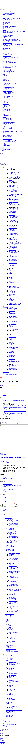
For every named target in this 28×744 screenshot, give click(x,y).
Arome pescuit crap (13, 239)
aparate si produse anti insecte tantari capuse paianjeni (15, 31)
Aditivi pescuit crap (13, 246)
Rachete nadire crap (13, 185)
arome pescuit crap (7, 34)
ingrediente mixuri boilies (8, 71)
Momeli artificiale (13, 263)
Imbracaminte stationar (11, 649)
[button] (3, 461)
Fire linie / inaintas (10, 549)
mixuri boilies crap (7, 93)
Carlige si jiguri (9, 694)
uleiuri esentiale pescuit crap (9, 140)
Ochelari (8, 650)
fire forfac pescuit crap (8, 59)
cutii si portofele (6, 52)
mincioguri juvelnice (7, 91)
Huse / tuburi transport (14, 344)
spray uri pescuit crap (7, 135)
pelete (4, 117)
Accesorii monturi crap (14, 172)
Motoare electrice (10, 542)
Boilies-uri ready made (14, 251)
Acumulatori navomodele (8, 19)
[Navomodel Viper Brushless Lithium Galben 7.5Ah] (15, 405)
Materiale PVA (12, 186)
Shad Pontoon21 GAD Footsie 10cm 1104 (12, 457)
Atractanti (11, 339)
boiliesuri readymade (7, 37)
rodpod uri (5, 126)
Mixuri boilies (12, 248)
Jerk (9, 335)
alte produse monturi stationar (9, 26)
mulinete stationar (7, 105)
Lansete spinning (9, 656)
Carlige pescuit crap (13, 170)
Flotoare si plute (9, 702)
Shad (10, 331)
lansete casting (6, 76)
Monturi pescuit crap (13, 176)
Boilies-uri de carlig (13, 252)
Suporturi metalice (10, 573)
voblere (4, 144)
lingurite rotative (6, 85)
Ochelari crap (12, 560)
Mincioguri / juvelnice (11, 621)
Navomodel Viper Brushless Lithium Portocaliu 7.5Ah (15, 413)
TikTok (4, 500)
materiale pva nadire (7, 88)
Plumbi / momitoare (13, 174)
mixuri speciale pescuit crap (9, 95)
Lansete (10, 180)
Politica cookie (6, 486)
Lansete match (9, 616)
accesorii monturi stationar (9, 17)
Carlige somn (12, 359)
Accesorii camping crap (14, 224)
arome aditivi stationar (8, 32)
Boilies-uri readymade (14, 599)
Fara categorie (6, 58)
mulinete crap (6, 104)
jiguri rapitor (5, 75)
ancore (4, 30)
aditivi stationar (6, 22)
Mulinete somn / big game (14, 366)
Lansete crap (11, 529)
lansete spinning (6, 80)
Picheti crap (11, 576)
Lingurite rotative (12, 324)
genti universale (6, 63)
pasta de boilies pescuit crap (9, 113)
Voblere (10, 320)
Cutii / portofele (9, 647)
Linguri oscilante (12, 322)
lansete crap (5, 78)
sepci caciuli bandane (7, 128)
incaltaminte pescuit (13, 559)
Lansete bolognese (10, 617)
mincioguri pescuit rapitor (8, 92)
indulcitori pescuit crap (8, 70)
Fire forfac (11, 278)
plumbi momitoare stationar (9, 122)
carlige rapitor (6, 47)
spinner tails (5, 132)
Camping (8, 562)
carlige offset (6, 41)
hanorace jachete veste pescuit (9, 66)
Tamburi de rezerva (13, 369)
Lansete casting (9, 658)
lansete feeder (6, 79)
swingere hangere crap (8, 136)
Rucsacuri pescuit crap (14, 237)
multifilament (6, 106)
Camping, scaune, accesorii (12, 651)
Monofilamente (12, 313)
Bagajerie (8, 580)
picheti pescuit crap (7, 120)
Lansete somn (9, 659)
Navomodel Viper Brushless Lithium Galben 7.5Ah (14, 407)
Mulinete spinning (13, 365)
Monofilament (12, 668)
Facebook (5, 497)
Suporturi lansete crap (13, 577)
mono (4, 98)
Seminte (10, 296)
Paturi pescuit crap (13, 217)
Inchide (1, 385)
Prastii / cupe (11, 189)
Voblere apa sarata (13, 321)
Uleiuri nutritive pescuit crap (15, 243)
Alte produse (11, 282)
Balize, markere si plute (14, 537)
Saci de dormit (12, 220)
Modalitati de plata (7, 488)
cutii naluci (5, 50)
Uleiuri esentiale (12, 244)
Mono (10, 269)
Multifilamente (12, 315)
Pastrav (10, 338)
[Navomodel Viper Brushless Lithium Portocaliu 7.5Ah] (15, 412)
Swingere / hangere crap (14, 204)
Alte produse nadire (13, 191)
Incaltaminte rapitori (10, 715)
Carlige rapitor (12, 356)
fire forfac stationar (7, 61)
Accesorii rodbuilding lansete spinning (14, 710)
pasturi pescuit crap (7, 115)
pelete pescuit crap (7, 118)
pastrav (4, 114)
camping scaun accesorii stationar (10, 39)
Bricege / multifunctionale (14, 571)
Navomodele (6, 107)
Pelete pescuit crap (13, 259)
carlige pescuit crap (7, 43)
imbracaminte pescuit (13, 558)
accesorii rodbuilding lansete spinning (11, 18)
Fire (7, 667)
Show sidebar (3, 421)
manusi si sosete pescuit (8, 87)
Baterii (10, 203)
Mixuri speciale (12, 250)
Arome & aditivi (12, 292)
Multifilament (12, 669)
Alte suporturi (12, 230)
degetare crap (6, 53)
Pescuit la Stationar (7, 119)
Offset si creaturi (12, 337)
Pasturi (10, 290)
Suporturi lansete (12, 229)
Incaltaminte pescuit (13, 209)
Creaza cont (2, 738)
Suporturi (8, 623)
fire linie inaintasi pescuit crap (9, 62)
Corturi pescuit (12, 215)
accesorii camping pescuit (8, 13)
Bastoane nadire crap (13, 183)
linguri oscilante (6, 84)
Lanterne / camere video (14, 569)
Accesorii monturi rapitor (11, 708)
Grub (10, 334)
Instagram (5, 498)
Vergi (7, 619)
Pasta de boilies (12, 254)
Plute (10, 281)
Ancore (10, 360)
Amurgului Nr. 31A (7, 478)
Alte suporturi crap (13, 579)
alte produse (5, 23)
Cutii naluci (11, 346)
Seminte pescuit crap (13, 261)
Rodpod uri (11, 575)
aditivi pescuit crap (7, 21)
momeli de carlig (6, 97)
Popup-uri (11, 255)
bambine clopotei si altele (8, 35)
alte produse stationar (7, 28)
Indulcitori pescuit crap (14, 242)
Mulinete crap (9, 545)
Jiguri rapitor (11, 695)
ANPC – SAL (6, 491)
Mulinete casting (12, 368)
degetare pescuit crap (7, 54)
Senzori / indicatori (10, 550)
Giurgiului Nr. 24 (7, 477)
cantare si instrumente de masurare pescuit (12, 40)
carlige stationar (6, 48)
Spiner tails (11, 327)
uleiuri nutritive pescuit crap (9, 141)
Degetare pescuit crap (13, 190)
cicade (4, 49)
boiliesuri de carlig (7, 36)
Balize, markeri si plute (14, 187)
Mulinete (8, 620)
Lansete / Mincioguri (10, 528)
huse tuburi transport (7, 69)
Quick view (2, 453)
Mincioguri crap (12, 531)
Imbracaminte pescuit (13, 208)
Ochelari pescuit (12, 211)
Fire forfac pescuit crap (14, 173)
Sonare (7, 547)
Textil (10, 270)
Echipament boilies (10, 546)
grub (4, 65)
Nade (7, 586)
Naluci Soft (8, 682)
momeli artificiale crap (8, 96)
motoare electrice (7, 102)
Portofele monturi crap (14, 234)
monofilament (6, 100)
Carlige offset (12, 357)
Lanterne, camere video (14, 221)
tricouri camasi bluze (7, 139)
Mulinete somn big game (14, 663)
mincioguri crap (6, 89)
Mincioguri (11, 181)
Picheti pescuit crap (13, 228)
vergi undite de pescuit (8, 143)
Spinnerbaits (11, 326)
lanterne (4, 82)
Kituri (10, 340)
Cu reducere (5, 393)
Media (7, 719)
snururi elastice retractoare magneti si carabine (13, 131)
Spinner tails (11, 680)
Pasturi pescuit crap (13, 260)
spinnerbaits (5, 133)
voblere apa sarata (7, 145)
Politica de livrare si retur (8, 489)
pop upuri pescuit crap (8, 123)
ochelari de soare (6, 109)
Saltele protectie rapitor (11, 711)
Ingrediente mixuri (13, 595)
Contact (4, 501)
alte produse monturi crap (8, 24)
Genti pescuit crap (13, 233)
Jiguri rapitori (12, 355)
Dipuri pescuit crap (13, 256)
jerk (4, 74)
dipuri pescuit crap (7, 56)
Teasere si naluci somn (14, 329)
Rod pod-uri (11, 226)
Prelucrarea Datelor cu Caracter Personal (12, 485)
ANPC (4, 490)
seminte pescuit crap (7, 127)
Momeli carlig (12, 294)
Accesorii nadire (9, 532)
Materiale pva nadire (13, 536)
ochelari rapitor (6, 110)
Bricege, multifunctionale (14, 222)
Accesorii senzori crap (14, 206)
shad (4, 130)
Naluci (7, 671)
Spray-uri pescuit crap (14, 257)
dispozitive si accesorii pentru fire (10, 57)
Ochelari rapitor (9, 716)
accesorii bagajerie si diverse (9, 11)
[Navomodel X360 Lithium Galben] (11, 400)
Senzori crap (11, 551)
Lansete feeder (9, 615)
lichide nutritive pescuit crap (9, 83)
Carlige (10, 277)
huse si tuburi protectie (8, 67)
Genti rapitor (11, 343)
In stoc (4, 395)
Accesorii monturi (10, 519)
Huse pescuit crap (13, 235)
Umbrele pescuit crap (13, 216)
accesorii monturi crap (8, 14)
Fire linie (8, 624)
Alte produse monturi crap (14, 177)
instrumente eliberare (7, 72)
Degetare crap (12, 540)
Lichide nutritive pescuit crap (15, 241)
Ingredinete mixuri (13, 247)
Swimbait (11, 333)
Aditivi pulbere (12, 291)
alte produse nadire (7, 27)
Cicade (10, 325)
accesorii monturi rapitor (8, 15)
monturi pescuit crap (7, 101)
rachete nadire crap (7, 124)
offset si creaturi (6, 111)
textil (4, 137)
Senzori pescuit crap (13, 202)
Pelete (10, 295)
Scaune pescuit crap (13, 219)
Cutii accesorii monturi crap (12, 544)
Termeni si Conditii (7, 484)
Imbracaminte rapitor (10, 714)
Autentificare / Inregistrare (9, 726)
